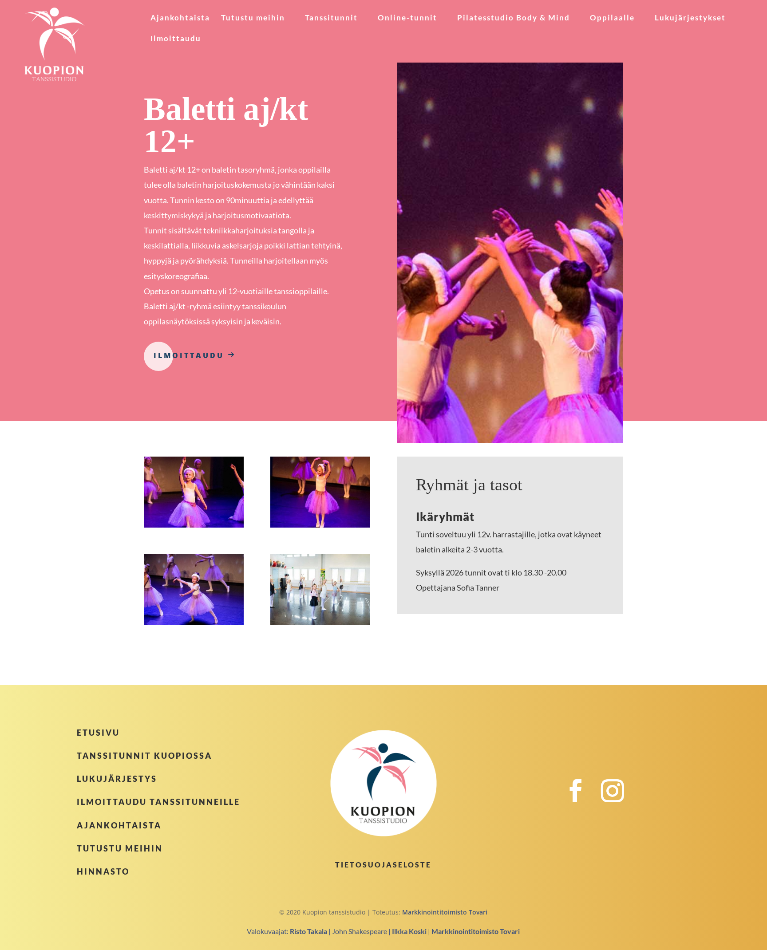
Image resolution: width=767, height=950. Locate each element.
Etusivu (98, 732)
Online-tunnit (407, 18)
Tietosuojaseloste (383, 864)
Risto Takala (308, 931)
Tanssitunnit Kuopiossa (144, 756)
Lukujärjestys (117, 779)
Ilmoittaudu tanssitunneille (158, 802)
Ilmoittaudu (175, 39)
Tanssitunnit (331, 18)
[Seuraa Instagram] (617, 800)
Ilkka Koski (409, 931)
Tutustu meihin (253, 18)
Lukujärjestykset (690, 18)
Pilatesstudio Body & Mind (513, 18)
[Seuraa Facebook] (580, 800)
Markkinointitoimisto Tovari (444, 912)
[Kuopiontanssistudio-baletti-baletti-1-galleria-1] (194, 525)
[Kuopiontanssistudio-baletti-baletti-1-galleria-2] (320, 525)
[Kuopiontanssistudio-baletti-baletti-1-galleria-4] (320, 623)
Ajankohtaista (180, 18)
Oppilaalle (612, 18)
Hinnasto (103, 871)
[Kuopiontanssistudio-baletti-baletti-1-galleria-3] (194, 623)
